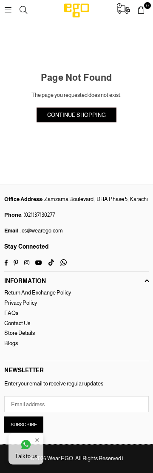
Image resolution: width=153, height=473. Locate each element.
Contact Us (17, 323)
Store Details (19, 333)
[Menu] (8, 9)
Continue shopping (76, 115)
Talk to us (26, 456)
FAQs (11, 313)
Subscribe (24, 424)
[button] (141, 9)
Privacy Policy (20, 303)
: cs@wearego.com (41, 230)
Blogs (11, 343)
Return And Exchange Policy (37, 292)
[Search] (23, 9)
